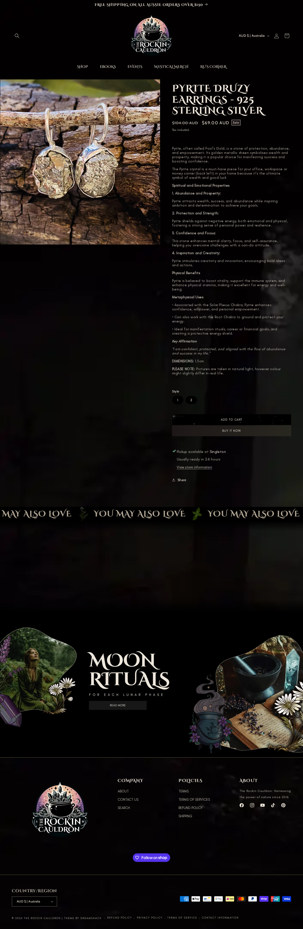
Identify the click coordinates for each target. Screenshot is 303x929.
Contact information (220, 917)
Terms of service (182, 917)
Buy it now (231, 430)
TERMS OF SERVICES (194, 799)
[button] (17, 36)
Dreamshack (91, 918)
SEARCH (124, 808)
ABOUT (123, 791)
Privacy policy (150, 917)
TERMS (183, 791)
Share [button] (182, 480)
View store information (194, 467)
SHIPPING (185, 816)
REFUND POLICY (190, 808)
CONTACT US (128, 799)
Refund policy (119, 917)
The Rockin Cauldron (42, 918)
